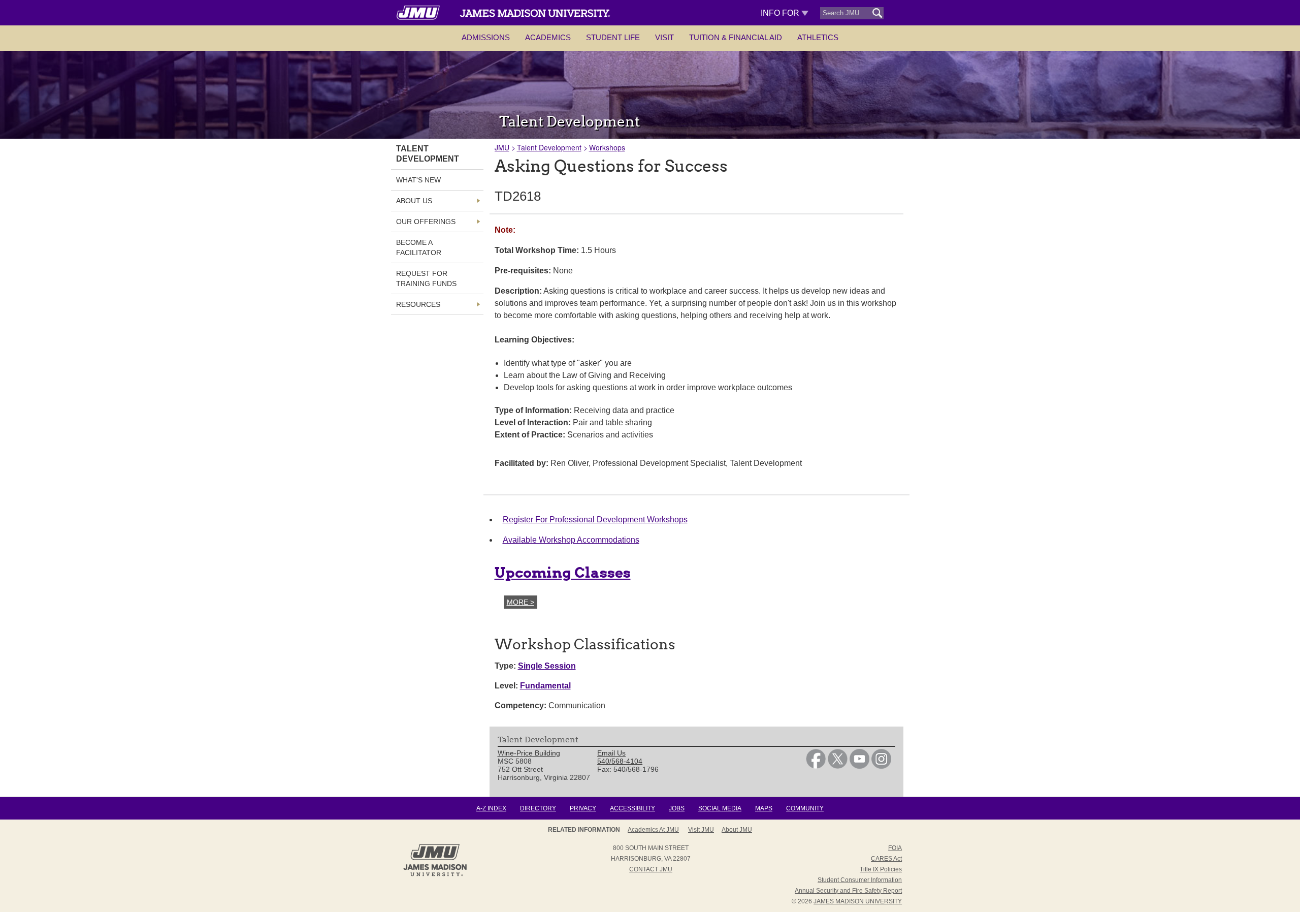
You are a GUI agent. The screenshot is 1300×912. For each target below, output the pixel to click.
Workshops (607, 147)
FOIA (895, 848)
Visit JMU (701, 829)
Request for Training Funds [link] (426, 278)
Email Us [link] (611, 753)
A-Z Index (491, 808)
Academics (548, 37)
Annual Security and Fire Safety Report (848, 890)
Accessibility (632, 808)
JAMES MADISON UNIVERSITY (858, 901)
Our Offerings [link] (426, 221)
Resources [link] (418, 304)
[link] (816, 766)
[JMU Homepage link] (435, 874)
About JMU (737, 829)
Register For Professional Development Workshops (595, 519)
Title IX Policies (881, 869)
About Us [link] (414, 201)
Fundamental (545, 685)
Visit (664, 37)
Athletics (817, 37)
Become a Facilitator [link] (418, 247)
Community (805, 808)
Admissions (486, 37)
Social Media (719, 808)
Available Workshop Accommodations (571, 540)
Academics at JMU (653, 829)
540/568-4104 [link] (619, 761)
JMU (502, 147)
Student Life (613, 37)
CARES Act (886, 858)
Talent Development (549, 147)
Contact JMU (650, 869)
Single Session (547, 666)
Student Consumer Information (860, 880)
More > (520, 602)
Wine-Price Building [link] (529, 753)
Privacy (583, 808)
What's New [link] (418, 180)
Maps (763, 808)
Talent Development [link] (427, 153)
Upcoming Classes (563, 572)
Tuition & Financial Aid (735, 37)
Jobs (677, 808)
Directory (538, 808)
